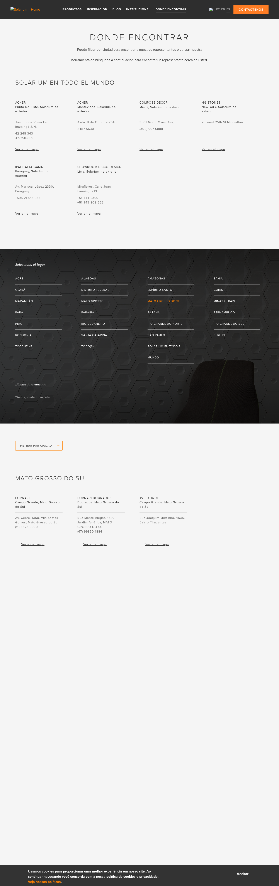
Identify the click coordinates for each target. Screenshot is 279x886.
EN (223, 9)
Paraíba (87, 312)
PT (218, 9)
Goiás (218, 290)
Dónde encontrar (171, 9)
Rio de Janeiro (93, 324)
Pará (19, 312)
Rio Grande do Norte (165, 324)
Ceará (20, 290)
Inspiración (97, 9)
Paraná (154, 312)
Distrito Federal (95, 290)
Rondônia (23, 335)
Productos (72, 9)
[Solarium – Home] (25, 9)
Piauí (19, 324)
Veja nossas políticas (44, 882)
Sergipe (220, 335)
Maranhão (24, 301)
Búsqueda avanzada (30, 384)
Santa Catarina (94, 335)
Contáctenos (251, 10)
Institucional (138, 9)
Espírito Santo (160, 290)
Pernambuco (224, 312)
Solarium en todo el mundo (165, 352)
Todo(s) (87, 346)
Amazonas (156, 278)
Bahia (218, 278)
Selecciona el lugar (30, 264)
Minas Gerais (224, 301)
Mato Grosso (92, 301)
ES (228, 9)
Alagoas (88, 278)
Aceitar (242, 874)
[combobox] (39, 446)
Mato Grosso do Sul (165, 301)
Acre (19, 278)
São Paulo (156, 335)
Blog (116, 9)
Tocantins (24, 346)
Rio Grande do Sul (229, 324)
